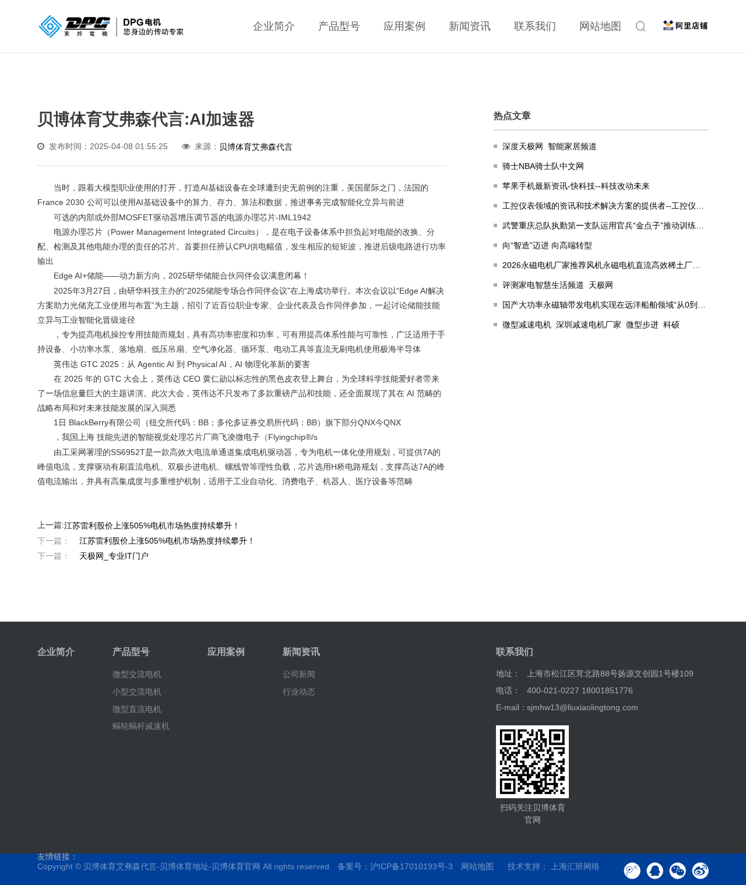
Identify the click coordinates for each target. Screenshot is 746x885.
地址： (508, 673)
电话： (508, 690)
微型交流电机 (136, 674)
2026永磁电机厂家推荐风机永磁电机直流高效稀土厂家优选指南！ (605, 265)
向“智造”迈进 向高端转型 (547, 245)
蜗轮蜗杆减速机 (141, 726)
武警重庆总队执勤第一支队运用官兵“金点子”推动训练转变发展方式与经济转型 (605, 225)
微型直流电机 (136, 708)
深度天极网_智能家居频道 (549, 146)
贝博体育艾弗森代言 (256, 146)
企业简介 (274, 26)
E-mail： (511, 707)
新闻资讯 (470, 26)
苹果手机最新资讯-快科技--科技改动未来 (576, 186)
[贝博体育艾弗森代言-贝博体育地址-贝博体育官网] (111, 26)
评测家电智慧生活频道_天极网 (557, 285)
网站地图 (600, 26)
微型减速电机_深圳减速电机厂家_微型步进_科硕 (591, 324)
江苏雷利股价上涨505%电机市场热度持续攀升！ (152, 525)
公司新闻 (299, 674)
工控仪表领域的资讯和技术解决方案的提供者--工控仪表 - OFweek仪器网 (605, 206)
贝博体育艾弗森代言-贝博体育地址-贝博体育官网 (172, 866)
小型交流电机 (136, 691)
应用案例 (404, 26)
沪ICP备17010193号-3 (411, 866)
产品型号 (339, 26)
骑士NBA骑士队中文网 (543, 166)
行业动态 (299, 691)
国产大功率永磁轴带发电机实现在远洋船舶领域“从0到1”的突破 (605, 305)
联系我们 (535, 26)
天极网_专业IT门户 (93, 555)
